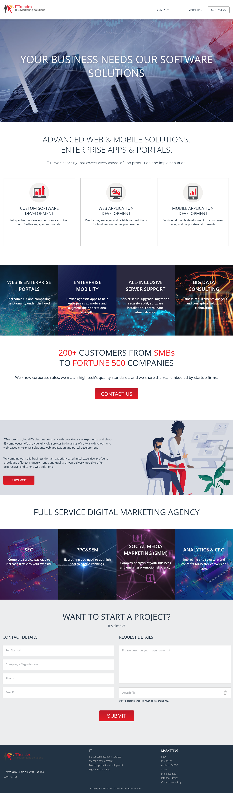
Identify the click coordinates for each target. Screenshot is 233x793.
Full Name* (13, 650)
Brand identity (168, 773)
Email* (10, 692)
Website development (101, 760)
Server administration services (105, 756)
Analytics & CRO (169, 765)
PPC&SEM (166, 760)
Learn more (19, 480)
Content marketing (171, 782)
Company (163, 9)
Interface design (169, 778)
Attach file (129, 693)
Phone (10, 678)
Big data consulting (99, 769)
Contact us (218, 9)
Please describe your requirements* (146, 650)
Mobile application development (106, 765)
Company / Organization (22, 664)
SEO (163, 756)
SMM (164, 769)
